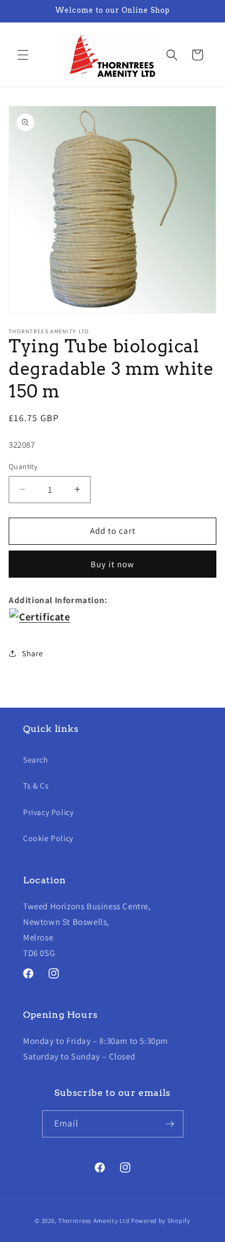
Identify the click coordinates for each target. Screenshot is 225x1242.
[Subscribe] (170, 1123)
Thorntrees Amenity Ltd (93, 1221)
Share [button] (32, 653)
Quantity (23, 466)
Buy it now (112, 564)
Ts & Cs (35, 785)
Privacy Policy (48, 812)
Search (35, 759)
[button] (23, 55)
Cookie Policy (48, 838)
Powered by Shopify (160, 1221)
